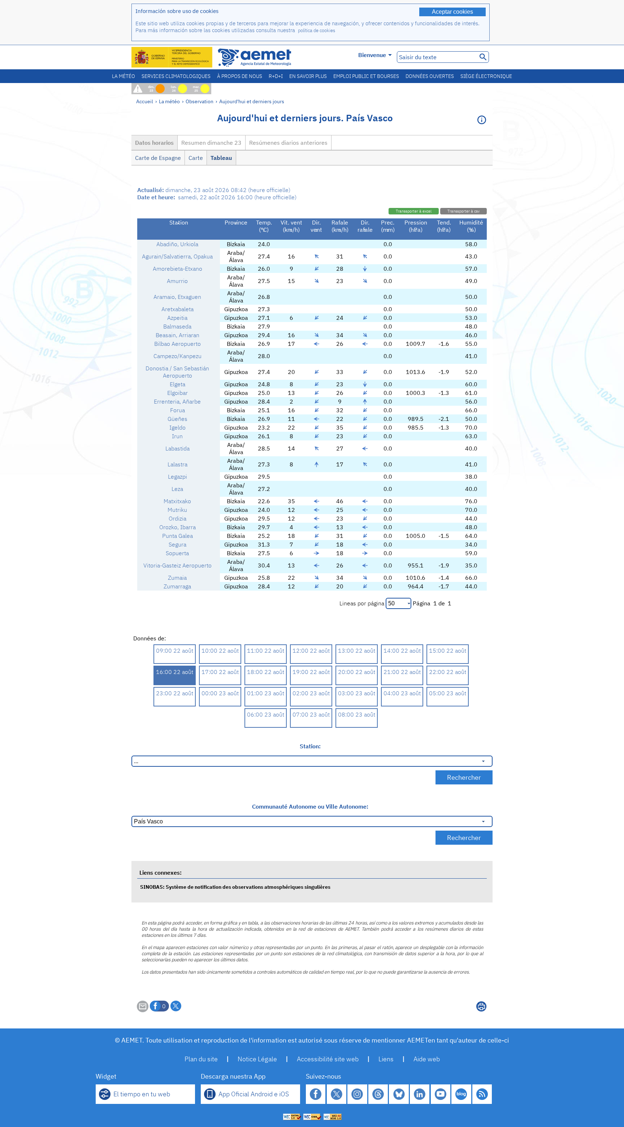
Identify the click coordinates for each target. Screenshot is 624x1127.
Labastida (177, 448)
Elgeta (177, 384)
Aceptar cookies (452, 12)
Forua (177, 410)
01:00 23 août (265, 693)
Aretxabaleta (177, 309)
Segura (177, 544)
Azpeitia (177, 317)
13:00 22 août (356, 650)
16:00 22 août (174, 671)
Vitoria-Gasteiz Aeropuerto (177, 565)
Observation (199, 101)
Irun (177, 436)
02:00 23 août (311, 693)
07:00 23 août (311, 714)
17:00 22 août (220, 671)
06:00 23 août (265, 714)
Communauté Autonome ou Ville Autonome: (310, 806)
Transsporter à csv (463, 211)
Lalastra (177, 464)
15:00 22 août (447, 650)
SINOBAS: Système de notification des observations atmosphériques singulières (235, 886)
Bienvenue (372, 54)
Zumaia (177, 577)
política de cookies (316, 30)
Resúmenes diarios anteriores (288, 142)
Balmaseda (177, 326)
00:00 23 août (220, 693)
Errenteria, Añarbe (177, 401)
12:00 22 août (311, 650)
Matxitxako (177, 501)
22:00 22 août (447, 671)
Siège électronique (486, 76)
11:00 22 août (265, 650)
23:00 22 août (174, 693)
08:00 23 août (356, 714)
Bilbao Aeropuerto (177, 343)
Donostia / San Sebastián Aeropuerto (177, 372)
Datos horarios (154, 142)
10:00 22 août (220, 650)
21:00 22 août (402, 671)
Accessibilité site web (328, 1059)
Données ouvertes (430, 76)
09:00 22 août (174, 650)
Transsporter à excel (414, 211)
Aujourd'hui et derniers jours (251, 101)
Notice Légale (257, 1059)
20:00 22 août (356, 671)
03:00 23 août (356, 693)
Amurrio (177, 280)
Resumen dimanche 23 (211, 142)
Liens (386, 1059)
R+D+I (276, 76)
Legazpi (177, 476)
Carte (195, 157)
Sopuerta (177, 553)
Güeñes (177, 418)
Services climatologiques (176, 76)
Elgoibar (177, 392)
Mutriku (177, 509)
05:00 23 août (447, 693)
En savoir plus (308, 76)
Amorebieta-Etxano (177, 268)
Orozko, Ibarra (177, 527)
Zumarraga (177, 586)
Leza (177, 488)
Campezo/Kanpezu (177, 356)
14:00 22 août (402, 650)
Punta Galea (177, 535)
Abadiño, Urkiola (177, 244)
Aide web (426, 1059)
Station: (310, 746)
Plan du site (201, 1059)
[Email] (142, 1010)
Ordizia (177, 518)
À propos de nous (239, 76)
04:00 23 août (402, 693)
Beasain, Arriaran (177, 335)
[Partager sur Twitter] (175, 1006)
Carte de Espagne (158, 157)
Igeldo (177, 427)
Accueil (144, 101)
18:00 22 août (265, 671)
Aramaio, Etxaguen (177, 296)
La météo (123, 76)
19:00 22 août (311, 671)
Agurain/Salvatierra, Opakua (177, 256)
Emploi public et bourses (366, 76)
